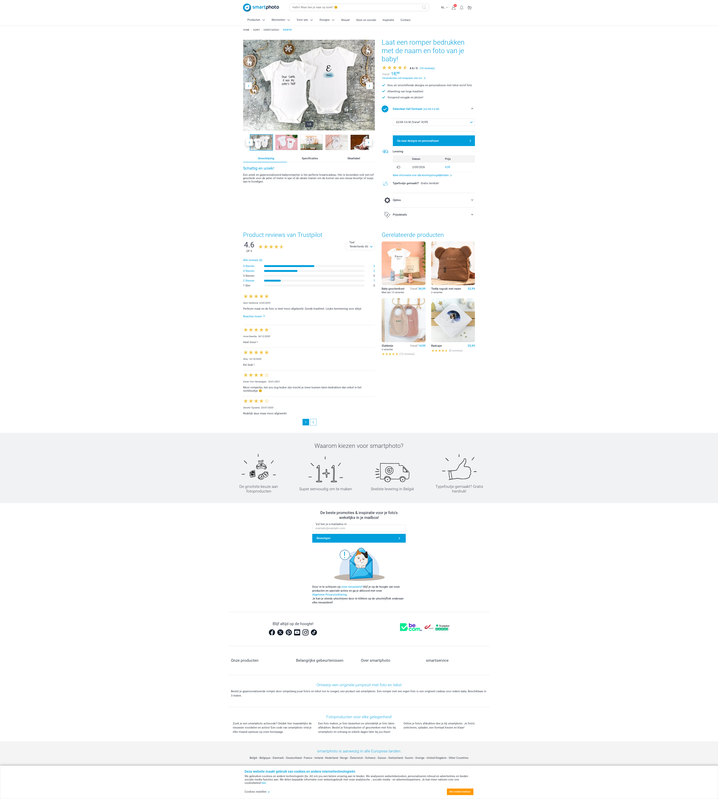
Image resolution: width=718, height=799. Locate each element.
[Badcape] (453, 320)
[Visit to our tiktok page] (314, 632)
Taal (352, 242)
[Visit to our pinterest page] (289, 632)
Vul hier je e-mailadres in (331, 524)
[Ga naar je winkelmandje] (470, 7)
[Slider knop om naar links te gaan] (248, 85)
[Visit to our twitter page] (280, 632)
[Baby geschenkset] (403, 263)
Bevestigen (323, 538)
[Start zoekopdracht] (424, 7)
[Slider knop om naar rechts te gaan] (369, 85)
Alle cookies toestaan (460, 791)
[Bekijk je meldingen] (462, 7)
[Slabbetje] (403, 320)
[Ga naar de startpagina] (261, 7)
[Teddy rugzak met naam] (453, 263)
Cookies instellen (255, 791)
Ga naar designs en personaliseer (418, 140)
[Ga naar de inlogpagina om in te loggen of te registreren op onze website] (454, 7)
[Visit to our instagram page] (305, 632)
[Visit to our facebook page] (272, 632)
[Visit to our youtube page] (297, 632)
